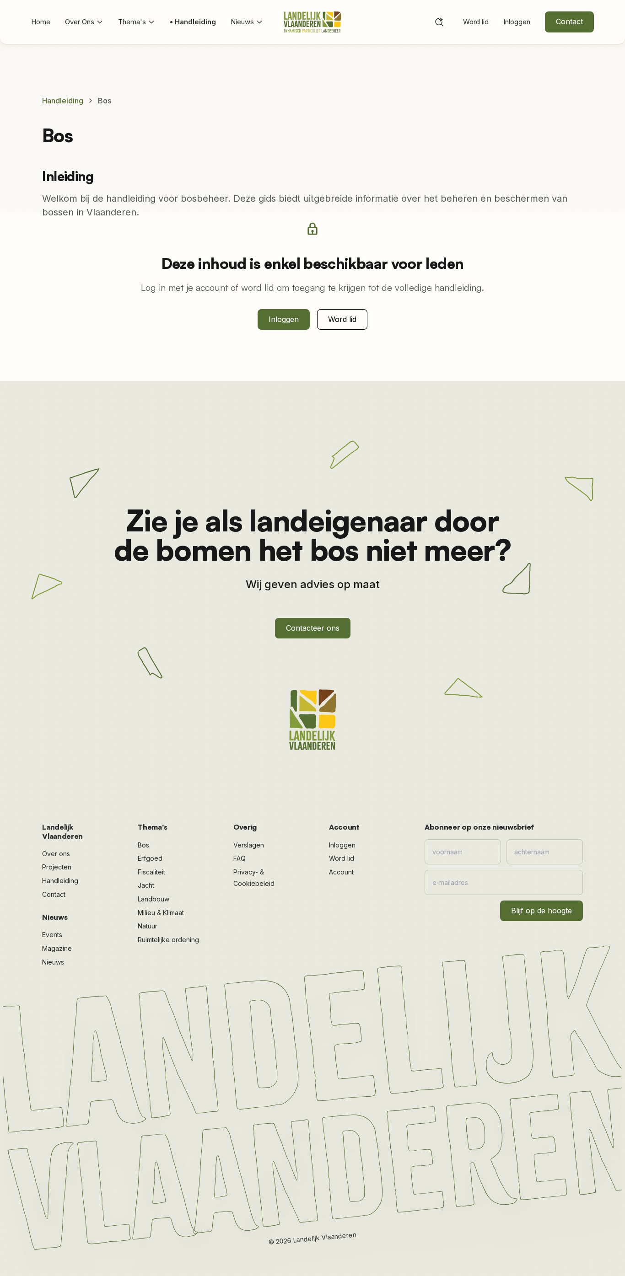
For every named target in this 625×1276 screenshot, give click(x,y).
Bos (143, 845)
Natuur (147, 926)
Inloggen (516, 21)
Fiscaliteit (151, 872)
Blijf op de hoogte (541, 910)
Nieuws (242, 21)
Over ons (56, 854)
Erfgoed (150, 858)
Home (40, 21)
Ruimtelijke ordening (168, 940)
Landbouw (153, 899)
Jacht (146, 885)
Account (341, 872)
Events (52, 934)
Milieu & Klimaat (161, 913)
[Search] (439, 22)
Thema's (132, 21)
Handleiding (62, 100)
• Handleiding (193, 21)
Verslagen (248, 845)
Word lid (476, 21)
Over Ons (79, 21)
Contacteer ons (312, 628)
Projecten (56, 867)
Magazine (57, 948)
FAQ (239, 858)
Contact (569, 21)
